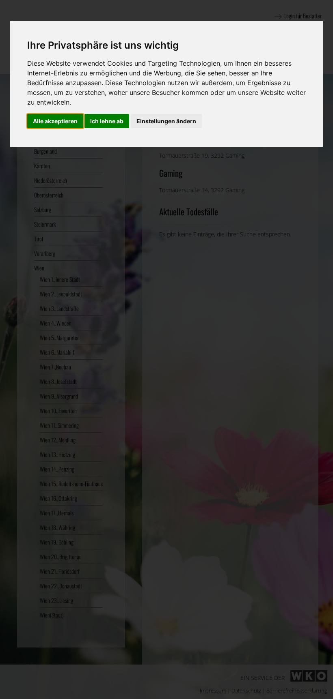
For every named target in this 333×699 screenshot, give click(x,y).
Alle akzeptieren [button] (55, 121)
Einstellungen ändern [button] (166, 121)
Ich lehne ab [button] (106, 121)
